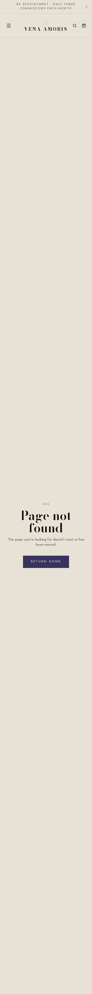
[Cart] (84, 26)
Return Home (46, 561)
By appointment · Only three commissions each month (46, 6)
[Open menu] (8, 25)
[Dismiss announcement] (86, 6)
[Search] (75, 26)
